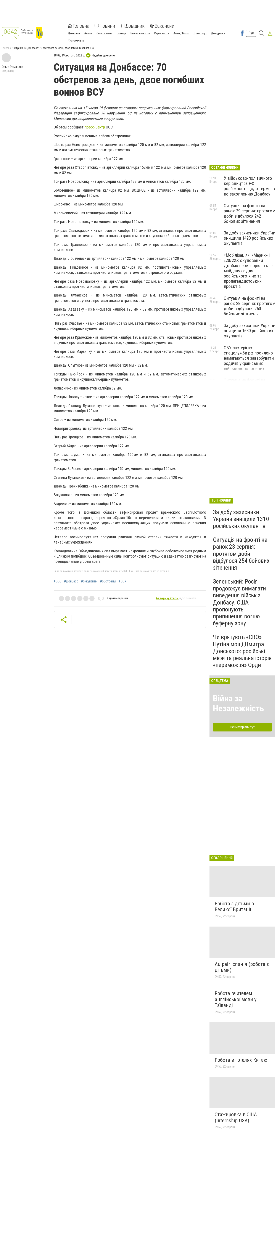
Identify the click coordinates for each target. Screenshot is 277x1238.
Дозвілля (74, 33)
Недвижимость (140, 33)
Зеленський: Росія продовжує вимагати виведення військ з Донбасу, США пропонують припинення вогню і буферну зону (239, 602)
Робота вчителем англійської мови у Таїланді (235, 999)
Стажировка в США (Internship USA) (236, 1117)
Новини (107, 26)
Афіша (88, 33)
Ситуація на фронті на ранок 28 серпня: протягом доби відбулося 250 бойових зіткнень (249, 306)
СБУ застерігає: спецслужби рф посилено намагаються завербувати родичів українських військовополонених (249, 358)
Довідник (135, 26)
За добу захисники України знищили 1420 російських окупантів (249, 238)
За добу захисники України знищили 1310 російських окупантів (241, 518)
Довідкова (218, 33)
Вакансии (164, 26)
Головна (81, 26)
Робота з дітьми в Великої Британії (234, 907)
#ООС (57, 581)
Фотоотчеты (76, 40)
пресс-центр (94, 127)
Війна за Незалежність (238, 703)
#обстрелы (108, 581)
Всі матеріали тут (242, 727)
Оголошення (104, 33)
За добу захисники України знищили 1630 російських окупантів (249, 330)
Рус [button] (251, 33)
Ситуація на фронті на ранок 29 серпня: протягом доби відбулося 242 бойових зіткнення (249, 213)
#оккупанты (89, 581)
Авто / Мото (181, 33)
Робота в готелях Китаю (241, 1060)
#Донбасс (71, 581)
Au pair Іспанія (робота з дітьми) (242, 967)
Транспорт (200, 33)
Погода (121, 33)
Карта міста (161, 33)
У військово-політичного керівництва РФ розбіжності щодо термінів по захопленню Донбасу (249, 186)
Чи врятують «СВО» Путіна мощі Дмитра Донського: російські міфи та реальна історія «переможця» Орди (242, 651)
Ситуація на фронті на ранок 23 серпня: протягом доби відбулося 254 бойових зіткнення (241, 553)
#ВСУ (122, 581)
